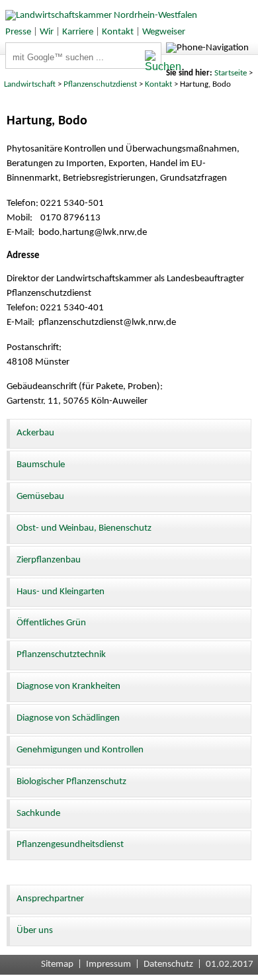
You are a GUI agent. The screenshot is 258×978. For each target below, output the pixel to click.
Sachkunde (38, 814)
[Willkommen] (98, 16)
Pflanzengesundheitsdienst (70, 845)
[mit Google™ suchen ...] (152, 61)
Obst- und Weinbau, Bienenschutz (84, 528)
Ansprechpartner (50, 899)
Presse (18, 32)
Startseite (230, 73)
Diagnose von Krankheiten (68, 686)
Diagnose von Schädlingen (68, 718)
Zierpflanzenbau (49, 560)
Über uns (35, 931)
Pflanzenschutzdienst (100, 84)
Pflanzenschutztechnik (61, 655)
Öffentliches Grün (51, 623)
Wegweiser (163, 32)
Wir (47, 32)
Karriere (77, 32)
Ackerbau (35, 433)
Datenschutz (168, 964)
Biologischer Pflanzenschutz (71, 782)
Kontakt (118, 32)
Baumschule (41, 465)
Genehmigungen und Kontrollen (80, 750)
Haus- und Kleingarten (61, 592)
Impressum (108, 964)
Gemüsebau (40, 497)
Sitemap (57, 964)
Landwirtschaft (30, 84)
